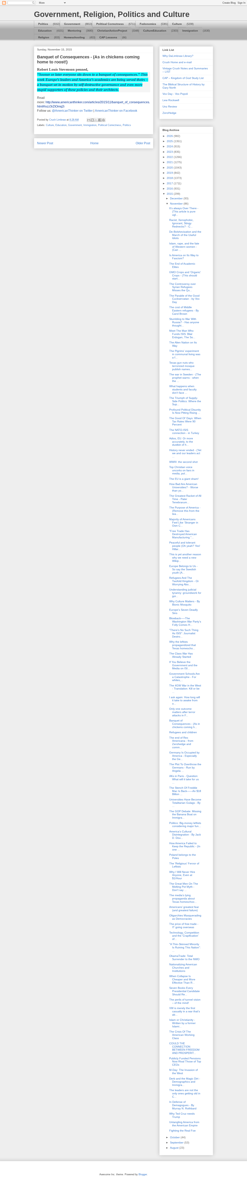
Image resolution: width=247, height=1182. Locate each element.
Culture (177, 23)
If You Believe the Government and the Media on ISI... (183, 665)
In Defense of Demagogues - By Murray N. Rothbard (182, 1105)
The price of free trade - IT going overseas (183, 925)
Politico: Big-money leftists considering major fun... (185, 824)
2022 (170, 157)
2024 (170, 146)
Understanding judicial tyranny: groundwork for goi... (185, 593)
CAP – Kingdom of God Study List (183, 78)
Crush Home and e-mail (177, 62)
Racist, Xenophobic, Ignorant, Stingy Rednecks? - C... (181, 223)
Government (72, 23)
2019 (170, 172)
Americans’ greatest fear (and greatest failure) (184, 908)
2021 (170, 162)
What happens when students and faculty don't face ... (183, 389)
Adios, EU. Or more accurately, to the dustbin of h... (181, 441)
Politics (43, 23)
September (177, 1142)
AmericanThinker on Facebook (116, 110)
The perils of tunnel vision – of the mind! (184, 1001)
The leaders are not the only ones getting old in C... (184, 1093)
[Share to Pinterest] (103, 120)
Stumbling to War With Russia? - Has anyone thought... (184, 322)
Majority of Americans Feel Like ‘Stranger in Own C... (183, 522)
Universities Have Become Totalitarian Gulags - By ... (185, 803)
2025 (170, 141)
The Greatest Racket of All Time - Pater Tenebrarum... (185, 499)
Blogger (143, 1174)
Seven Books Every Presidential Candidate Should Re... (184, 991)
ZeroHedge (169, 112)
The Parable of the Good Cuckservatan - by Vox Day (184, 299)
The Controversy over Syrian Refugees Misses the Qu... (182, 287)
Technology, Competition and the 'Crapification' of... (184, 936)
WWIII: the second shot (183, 461)
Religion (43, 37)
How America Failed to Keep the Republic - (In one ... (184, 846)
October (175, 1137)
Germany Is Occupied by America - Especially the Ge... (184, 756)
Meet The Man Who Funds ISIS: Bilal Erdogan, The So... (182, 334)
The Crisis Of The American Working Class (182, 1035)
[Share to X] (96, 120)
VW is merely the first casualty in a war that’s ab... (184, 1011)
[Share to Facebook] (100, 120)
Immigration (190, 30)
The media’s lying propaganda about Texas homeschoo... (183, 898)
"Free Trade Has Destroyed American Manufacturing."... (183, 534)
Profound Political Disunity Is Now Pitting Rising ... (185, 411)
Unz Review (169, 106)
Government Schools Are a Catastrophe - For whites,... (184, 677)
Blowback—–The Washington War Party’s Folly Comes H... (185, 621)
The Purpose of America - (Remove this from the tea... (184, 511)
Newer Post (45, 143)
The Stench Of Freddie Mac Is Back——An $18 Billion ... (185, 791)
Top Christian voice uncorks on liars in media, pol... (181, 470)
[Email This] (89, 120)
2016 (170, 188)
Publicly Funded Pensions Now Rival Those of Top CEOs (185, 1061)
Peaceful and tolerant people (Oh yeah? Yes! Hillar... (184, 546)
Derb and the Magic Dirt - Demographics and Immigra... (184, 1082)
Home (94, 143)
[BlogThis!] (92, 120)
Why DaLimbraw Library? (177, 55)
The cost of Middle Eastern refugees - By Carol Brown (184, 310)
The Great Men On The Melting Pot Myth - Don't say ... (183, 887)
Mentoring (74, 30)
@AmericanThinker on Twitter (72, 110)
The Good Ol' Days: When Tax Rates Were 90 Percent (185, 421)
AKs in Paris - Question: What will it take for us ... (184, 779)
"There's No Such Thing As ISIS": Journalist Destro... (183, 633)
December (177, 198)
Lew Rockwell (170, 100)
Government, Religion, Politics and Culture (111, 14)
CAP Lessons (108, 37)
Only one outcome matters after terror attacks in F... (182, 712)
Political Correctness (110, 23)
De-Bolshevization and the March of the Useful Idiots (185, 235)
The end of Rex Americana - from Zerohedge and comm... (181, 742)
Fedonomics (148, 23)
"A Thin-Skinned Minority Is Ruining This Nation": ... (185, 947)
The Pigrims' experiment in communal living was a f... (184, 354)
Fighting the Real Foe (182, 1130)
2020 (170, 167)
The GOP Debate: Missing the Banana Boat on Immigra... (185, 814)
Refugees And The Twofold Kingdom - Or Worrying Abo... (184, 581)
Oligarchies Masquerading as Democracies (185, 917)
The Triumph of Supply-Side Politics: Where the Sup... (185, 401)
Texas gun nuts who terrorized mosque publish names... (182, 366)
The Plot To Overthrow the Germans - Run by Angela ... (185, 767)
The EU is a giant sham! (184, 478)
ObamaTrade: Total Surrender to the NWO (184, 957)
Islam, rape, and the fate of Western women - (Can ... (184, 247)
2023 (170, 151)
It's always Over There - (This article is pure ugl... (183, 211)
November (177, 203)
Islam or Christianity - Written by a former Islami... (182, 1023)
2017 (170, 183)
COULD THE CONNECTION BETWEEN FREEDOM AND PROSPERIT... (184, 1048)
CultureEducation (154, 30)
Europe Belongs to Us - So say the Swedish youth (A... (183, 569)
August (174, 1147)
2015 (170, 193)
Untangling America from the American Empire (184, 1124)
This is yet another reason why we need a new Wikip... (185, 557)
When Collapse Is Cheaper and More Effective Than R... (182, 979)
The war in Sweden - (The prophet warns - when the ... (185, 378)
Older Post (143, 143)
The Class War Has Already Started (181, 655)
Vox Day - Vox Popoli (175, 93)
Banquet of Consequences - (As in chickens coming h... (184, 724)
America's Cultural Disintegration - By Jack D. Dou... (185, 835)
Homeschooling (74, 37)
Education (45, 30)
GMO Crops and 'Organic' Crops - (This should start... (185, 275)
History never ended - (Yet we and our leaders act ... (185, 453)
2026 (170, 136)
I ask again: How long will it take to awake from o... (184, 700)
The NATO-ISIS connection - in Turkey (184, 431)
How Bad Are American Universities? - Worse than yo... (183, 487)
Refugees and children (183, 732)
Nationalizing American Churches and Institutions (183, 967)
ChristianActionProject (112, 30)
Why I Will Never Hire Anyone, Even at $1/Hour (182, 875)
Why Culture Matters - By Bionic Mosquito (184, 603)
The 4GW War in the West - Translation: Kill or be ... (185, 689)
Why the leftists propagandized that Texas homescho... (182, 645)
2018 (170, 178)
